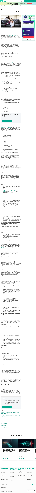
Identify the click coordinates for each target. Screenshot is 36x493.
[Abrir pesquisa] (23, 1)
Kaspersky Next (29, 471)
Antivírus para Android (12, 471)
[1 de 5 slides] (15, 461)
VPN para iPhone (12, 480)
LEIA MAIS (5, 458)
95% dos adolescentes (12, 35)
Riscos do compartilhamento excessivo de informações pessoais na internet (9, 450)
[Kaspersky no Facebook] (23, 484)
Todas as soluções (29, 479)
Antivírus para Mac (12, 472)
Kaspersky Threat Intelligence (30, 476)
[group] (10, 449)
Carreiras (2, 491)
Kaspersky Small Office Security (22, 471)
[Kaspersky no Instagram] (32, 484)
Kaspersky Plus (3, 425)
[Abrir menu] (1, 1)
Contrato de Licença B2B (3, 487)
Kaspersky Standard (4, 423)
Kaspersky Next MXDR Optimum (22, 476)
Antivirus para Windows (12, 476)
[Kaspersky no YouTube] (30, 484)
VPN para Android (12, 479)
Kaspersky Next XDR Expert (30, 475)
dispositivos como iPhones (5, 247)
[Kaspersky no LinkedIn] (28, 484)
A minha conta (30, 1)
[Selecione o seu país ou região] (21, 1)
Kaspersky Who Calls (3, 478)
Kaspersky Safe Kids (4, 421)
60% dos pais (6, 369)
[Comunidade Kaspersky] (34, 484)
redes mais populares (12, 62)
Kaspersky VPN (3, 476)
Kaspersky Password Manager (4, 479)
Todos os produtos (20, 478)
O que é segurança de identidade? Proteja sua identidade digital (24, 450)
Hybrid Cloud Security (29, 478)
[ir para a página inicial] (7, 1)
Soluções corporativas (30, 468)
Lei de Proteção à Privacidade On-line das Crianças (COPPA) (11, 190)
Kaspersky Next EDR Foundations (22, 472)
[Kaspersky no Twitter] (26, 484)
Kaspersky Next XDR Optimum (21, 475)
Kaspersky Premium (4, 427)
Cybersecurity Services (29, 472)
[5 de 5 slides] (20, 461)
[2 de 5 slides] (16, 461)
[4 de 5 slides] (19, 461)
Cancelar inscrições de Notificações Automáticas (8, 491)
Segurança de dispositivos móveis (13, 474)
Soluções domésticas (4, 468)
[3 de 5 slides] (18, 461)
